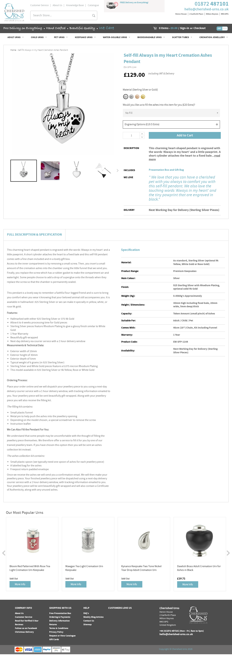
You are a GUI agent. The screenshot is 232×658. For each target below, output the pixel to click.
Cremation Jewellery (212, 37)
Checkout (199, 28)
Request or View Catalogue (62, 636)
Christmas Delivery (24, 632)
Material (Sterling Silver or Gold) (140, 89)
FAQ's (86, 613)
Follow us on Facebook (26, 628)
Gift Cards (54, 639)
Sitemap (87, 624)
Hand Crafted (56, 28)
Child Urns (37, 37)
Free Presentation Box (60, 613)
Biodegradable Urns (149, 37)
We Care (106, 28)
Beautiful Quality (82, 28)
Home (13, 50)
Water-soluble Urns (115, 37)
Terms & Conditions (58, 628)
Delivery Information (59, 621)
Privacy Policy (56, 632)
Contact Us (88, 621)
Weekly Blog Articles (93, 617)
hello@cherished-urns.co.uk (206, 9)
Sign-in (184, 28)
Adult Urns (14, 37)
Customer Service (23, 617)
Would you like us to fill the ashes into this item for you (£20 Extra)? (159, 104)
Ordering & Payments (59, 617)
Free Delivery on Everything (22, 28)
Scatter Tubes (181, 37)
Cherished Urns (179, 649)
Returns (53, 624)
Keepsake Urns (84, 37)
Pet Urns (59, 37)
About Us (19, 613)
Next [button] (117, 170)
